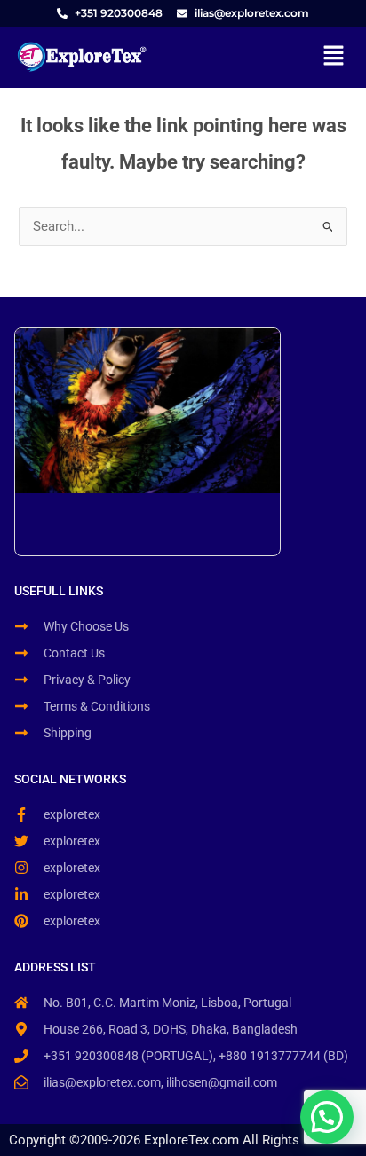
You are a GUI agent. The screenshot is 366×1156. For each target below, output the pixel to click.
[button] (334, 56)
